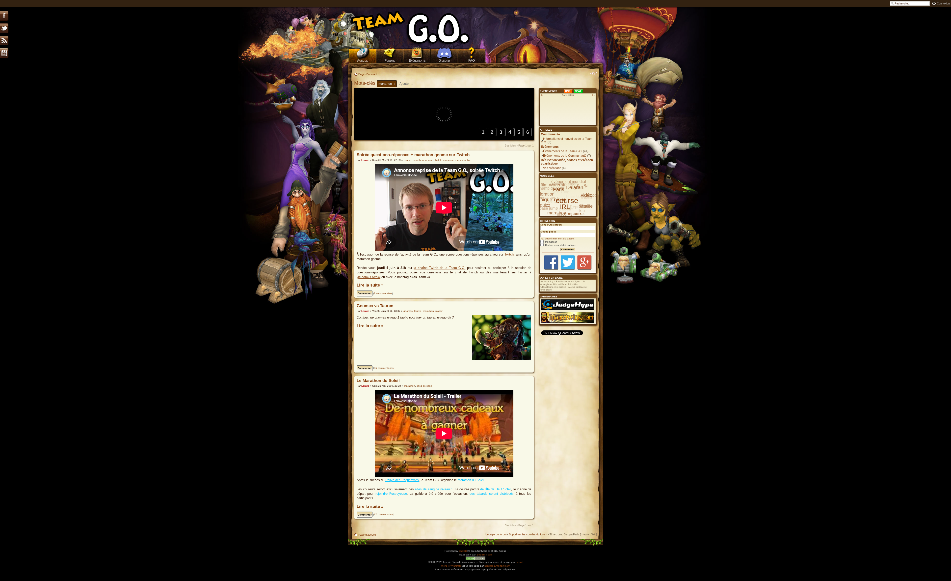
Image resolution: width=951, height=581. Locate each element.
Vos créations (552, 168)
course (407, 160)
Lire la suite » (370, 285)
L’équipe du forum (495, 534)
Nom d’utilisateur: (551, 224)
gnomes (408, 311)
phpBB (463, 551)
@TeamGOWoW (368, 277)
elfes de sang (424, 385)
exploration (544, 194)
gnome (429, 160)
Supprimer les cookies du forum (528, 534)
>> (593, 95)
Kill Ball (583, 186)
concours (573, 213)
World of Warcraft (451, 565)
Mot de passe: (548, 231)
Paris (558, 189)
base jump (548, 208)
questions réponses (454, 160)
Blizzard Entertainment (497, 565)
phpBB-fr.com (484, 554)
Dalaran (574, 187)
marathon (418, 160)
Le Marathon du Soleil (378, 380)
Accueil (362, 60)
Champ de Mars (551, 188)
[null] (417, 27)
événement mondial (568, 181)
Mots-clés (365, 83)
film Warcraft (553, 184)
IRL (565, 206)
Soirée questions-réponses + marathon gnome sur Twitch (413, 154)
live (469, 160)
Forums (390, 60)
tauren (418, 311)
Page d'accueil (367, 74)
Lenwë (365, 160)
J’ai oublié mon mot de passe (557, 238)
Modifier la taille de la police (593, 73)
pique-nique (553, 199)
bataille (586, 206)
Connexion (943, 3)
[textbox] (409, 83)
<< (541, 95)
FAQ (471, 60)
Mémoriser (550, 241)
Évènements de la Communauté (564, 155)
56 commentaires (384, 368)
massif (439, 311)
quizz (545, 205)
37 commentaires (384, 514)
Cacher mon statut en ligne (560, 245)
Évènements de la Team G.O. (562, 151)
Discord (444, 60)
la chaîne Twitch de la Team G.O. (439, 268)
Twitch (438, 160)
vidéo (586, 195)
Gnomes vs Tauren (375, 305)
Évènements (417, 60)
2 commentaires (383, 293)
